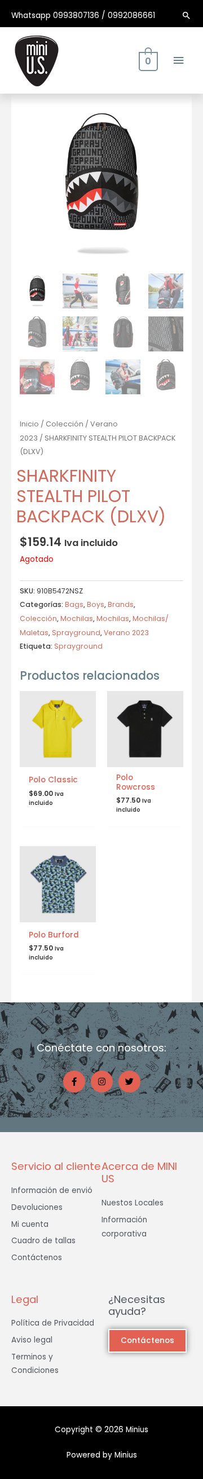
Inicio (29, 424)
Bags (74, 604)
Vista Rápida (58, 758)
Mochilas (76, 618)
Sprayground (76, 632)
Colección (64, 424)
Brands (121, 604)
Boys (95, 604)
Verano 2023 (126, 632)
